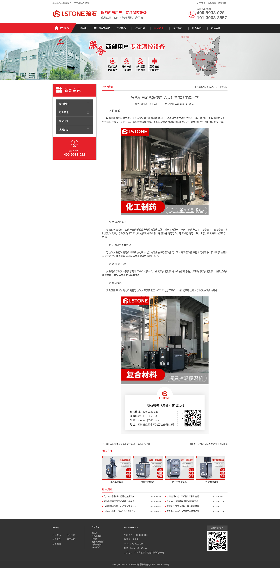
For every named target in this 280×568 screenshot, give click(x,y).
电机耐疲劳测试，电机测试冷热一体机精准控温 (121, 506)
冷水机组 (96, 547)
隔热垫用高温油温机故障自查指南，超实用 (121, 501)
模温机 (83, 28)
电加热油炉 (97, 536)
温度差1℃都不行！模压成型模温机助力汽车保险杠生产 (184, 501)
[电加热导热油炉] (165, 215)
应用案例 (140, 28)
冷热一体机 (97, 544)
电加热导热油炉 (102, 28)
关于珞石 (201, 2)
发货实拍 (64, 129)
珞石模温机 (200, 87)
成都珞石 (64, 28)
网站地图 (222, 2)
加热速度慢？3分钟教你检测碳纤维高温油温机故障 (121, 511)
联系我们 (212, 2)
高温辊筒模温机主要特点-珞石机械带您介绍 (130, 444)
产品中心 (121, 28)
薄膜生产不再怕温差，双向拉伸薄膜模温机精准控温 (184, 506)
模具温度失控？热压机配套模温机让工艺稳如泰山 (184, 511)
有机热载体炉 (98, 541)
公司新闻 (64, 103)
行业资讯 (64, 112)
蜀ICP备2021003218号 (158, 564)
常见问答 (64, 121)
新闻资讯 (159, 28)
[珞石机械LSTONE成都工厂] (74, 18)
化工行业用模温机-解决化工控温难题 (211, 444)
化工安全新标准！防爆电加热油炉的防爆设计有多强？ (121, 496)
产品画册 (215, 28)
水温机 (95, 538)
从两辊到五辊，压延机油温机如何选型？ (184, 496)
